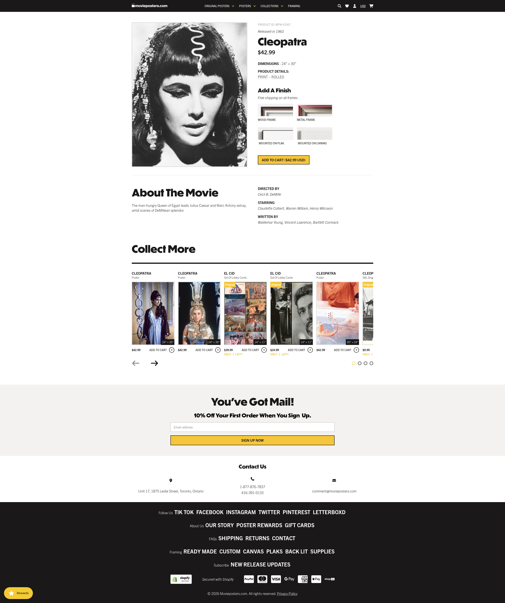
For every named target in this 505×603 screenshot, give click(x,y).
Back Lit (296, 551)
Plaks (274, 551)
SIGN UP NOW (252, 440)
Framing (294, 6)
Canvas (253, 551)
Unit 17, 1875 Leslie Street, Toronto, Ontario (171, 491)
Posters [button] (245, 6)
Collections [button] (269, 6)
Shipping (230, 538)
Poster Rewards (259, 525)
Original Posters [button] (217, 6)
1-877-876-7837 (252, 486)
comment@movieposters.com (334, 491)
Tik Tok (184, 512)
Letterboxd (329, 512)
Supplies (322, 551)
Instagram (241, 512)
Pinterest (296, 512)
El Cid (229, 273)
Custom (229, 551)
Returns (257, 538)
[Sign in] (355, 6)
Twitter (269, 512)
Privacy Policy (287, 593)
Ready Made (200, 551)
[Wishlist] (347, 6)
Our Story (219, 525)
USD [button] (363, 6)
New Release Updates (260, 564)
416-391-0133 (252, 492)
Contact (283, 538)
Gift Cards (299, 525)
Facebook (210, 512)
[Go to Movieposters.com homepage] (149, 5)
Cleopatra (141, 273)
